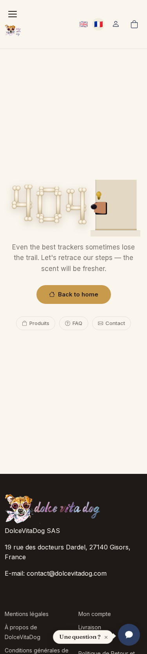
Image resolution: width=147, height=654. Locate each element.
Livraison (89, 627)
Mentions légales (27, 614)
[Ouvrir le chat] (129, 636)
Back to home (78, 294)
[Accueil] (13, 30)
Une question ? (80, 636)
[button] (115, 24)
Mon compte (94, 614)
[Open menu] (12, 14)
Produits (39, 323)
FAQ (77, 323)
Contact (115, 323)
